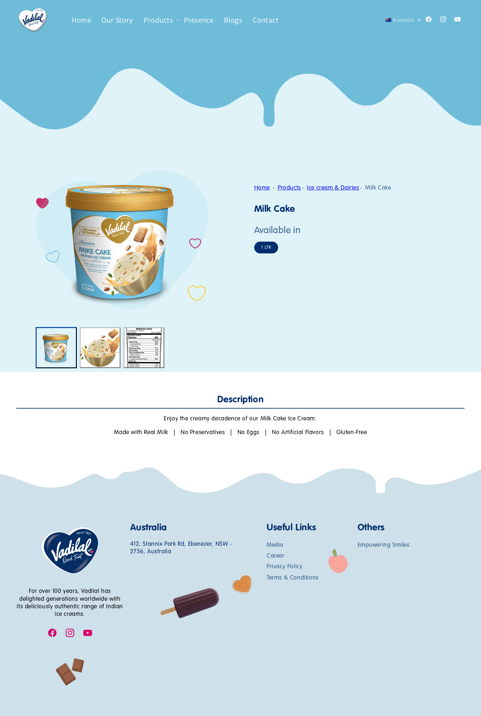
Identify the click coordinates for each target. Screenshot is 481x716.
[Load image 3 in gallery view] (144, 347)
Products (289, 188)
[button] (158, 20)
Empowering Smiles (384, 545)
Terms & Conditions (293, 577)
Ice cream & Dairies (333, 188)
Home (262, 188)
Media (275, 545)
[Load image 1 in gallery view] (56, 347)
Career (276, 556)
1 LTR (266, 247)
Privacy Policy (284, 567)
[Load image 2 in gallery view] (100, 347)
